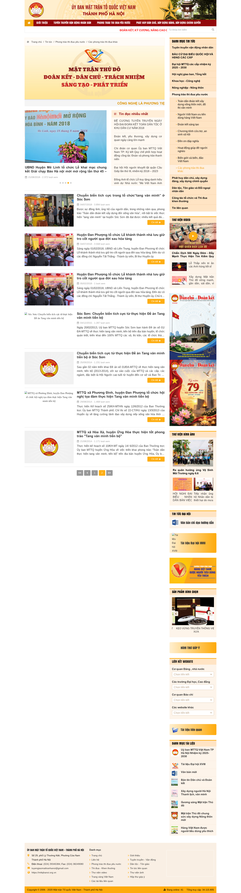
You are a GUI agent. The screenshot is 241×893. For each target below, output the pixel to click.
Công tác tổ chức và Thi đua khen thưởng (189, 200)
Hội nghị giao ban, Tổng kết (189, 74)
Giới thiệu (42, 22)
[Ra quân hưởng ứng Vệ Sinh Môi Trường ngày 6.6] (193, 453)
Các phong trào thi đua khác (103, 42)
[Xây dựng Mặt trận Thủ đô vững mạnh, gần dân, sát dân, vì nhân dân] (179, 280)
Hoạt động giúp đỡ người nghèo (192, 149)
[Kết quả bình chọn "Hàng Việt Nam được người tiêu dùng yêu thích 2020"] (193, 570)
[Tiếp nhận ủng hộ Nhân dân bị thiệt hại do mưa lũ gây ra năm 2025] (203, 484)
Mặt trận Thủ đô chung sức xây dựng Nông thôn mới (196, 816)
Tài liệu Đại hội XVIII (193, 764)
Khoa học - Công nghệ (186, 81)
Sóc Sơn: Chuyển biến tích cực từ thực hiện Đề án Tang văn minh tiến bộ (121, 315)
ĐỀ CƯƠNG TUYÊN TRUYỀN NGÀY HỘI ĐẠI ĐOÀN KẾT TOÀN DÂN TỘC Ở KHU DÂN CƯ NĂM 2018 (138, 124)
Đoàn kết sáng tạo (188, 124)
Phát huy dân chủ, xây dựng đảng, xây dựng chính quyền (168, 22)
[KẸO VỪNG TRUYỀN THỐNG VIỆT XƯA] (193, 611)
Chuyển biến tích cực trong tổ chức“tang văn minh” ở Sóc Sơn (121, 197)
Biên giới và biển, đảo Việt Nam (190, 159)
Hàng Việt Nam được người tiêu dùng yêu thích (197, 829)
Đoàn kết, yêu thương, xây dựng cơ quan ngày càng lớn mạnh (138, 138)
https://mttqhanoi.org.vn (44, 872)
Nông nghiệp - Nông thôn (188, 87)
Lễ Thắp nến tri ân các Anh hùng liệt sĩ (201, 265)
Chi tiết (154, 222)
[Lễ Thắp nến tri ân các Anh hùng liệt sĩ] (179, 266)
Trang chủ (36, 42)
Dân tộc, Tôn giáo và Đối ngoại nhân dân (191, 190)
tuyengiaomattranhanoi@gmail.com (50, 868)
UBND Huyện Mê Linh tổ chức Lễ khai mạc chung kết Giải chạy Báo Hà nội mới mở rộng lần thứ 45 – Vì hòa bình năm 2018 (65, 169)
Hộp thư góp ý (137, 876)
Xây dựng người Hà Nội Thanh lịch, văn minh (196, 793)
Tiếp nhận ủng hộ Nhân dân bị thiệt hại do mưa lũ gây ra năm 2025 (203, 497)
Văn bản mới (189, 772)
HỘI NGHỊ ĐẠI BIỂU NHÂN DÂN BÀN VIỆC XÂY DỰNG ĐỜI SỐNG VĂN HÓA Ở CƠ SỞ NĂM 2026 (182, 497)
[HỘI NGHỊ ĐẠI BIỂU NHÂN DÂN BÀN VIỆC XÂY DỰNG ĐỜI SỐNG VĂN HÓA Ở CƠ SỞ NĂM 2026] (182, 484)
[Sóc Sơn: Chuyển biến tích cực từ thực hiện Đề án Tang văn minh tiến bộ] (49, 328)
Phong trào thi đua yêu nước (113, 22)
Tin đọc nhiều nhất (133, 114)
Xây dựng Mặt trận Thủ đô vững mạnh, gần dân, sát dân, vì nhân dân (201, 280)
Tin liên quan (180, 208)
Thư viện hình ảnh (183, 434)
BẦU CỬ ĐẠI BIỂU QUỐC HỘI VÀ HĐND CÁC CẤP (192, 56)
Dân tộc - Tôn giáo (139, 864)
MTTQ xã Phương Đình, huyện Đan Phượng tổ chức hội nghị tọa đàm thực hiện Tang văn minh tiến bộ (121, 394)
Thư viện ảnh (137, 872)
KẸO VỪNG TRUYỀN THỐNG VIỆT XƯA (193, 630)
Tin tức (48, 42)
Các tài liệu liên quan (102, 881)
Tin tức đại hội (181, 514)
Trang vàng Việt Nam (102, 876)
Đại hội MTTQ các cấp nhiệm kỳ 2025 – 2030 (191, 66)
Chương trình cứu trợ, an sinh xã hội (192, 133)
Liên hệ (95, 859)
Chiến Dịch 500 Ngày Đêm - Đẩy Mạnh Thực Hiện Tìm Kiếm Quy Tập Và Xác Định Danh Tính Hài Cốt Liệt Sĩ (193, 255)
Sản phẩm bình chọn (185, 592)
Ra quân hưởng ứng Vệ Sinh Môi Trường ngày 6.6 (193, 472)
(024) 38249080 (75, 864)
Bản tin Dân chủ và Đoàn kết (196, 782)
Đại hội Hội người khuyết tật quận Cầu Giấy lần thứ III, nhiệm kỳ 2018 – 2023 (138, 169)
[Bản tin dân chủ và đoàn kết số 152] (193, 326)
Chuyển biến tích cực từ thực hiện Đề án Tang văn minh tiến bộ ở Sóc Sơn (121, 355)
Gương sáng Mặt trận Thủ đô (197, 804)
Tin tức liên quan (138, 868)
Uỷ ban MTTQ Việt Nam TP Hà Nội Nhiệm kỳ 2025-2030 (197, 753)
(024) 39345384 (51, 864)
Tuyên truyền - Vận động (143, 859)
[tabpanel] (66, 144)
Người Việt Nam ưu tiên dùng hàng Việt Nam (192, 116)
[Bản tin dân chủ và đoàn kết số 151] (193, 393)
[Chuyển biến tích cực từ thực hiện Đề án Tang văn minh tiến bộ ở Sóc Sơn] (49, 368)
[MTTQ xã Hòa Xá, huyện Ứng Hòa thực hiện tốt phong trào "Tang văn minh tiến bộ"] (49, 447)
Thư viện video (181, 220)
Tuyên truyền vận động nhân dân (72, 22)
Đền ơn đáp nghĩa (188, 141)
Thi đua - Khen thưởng (103, 868)
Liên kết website (182, 661)
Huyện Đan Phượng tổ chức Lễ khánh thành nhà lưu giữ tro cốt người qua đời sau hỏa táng (121, 236)
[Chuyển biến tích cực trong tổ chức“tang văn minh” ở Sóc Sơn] (49, 210)
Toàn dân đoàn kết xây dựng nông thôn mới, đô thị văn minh (192, 104)
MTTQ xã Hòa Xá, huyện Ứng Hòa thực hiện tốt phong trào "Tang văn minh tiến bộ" (121, 434)
